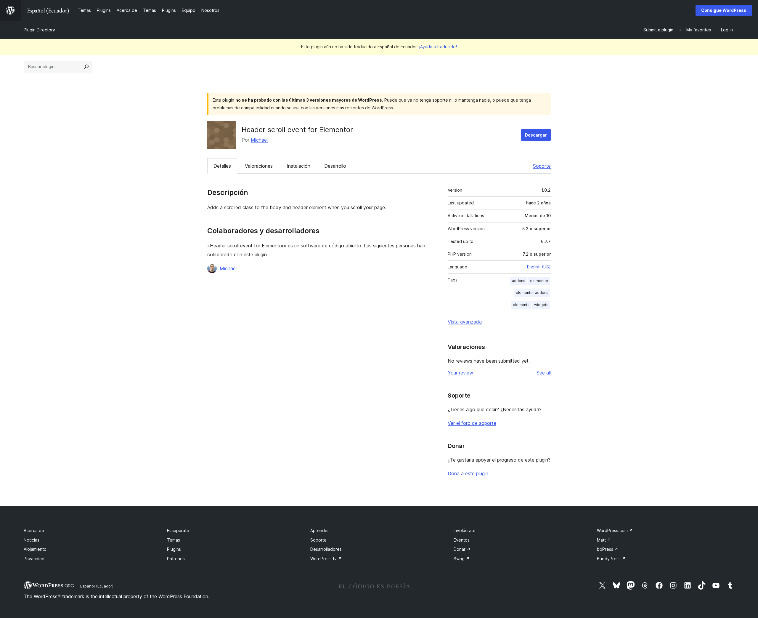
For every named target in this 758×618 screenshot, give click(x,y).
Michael (259, 140)
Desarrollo (335, 166)
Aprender (319, 530)
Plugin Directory (39, 29)
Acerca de (34, 530)
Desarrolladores (326, 549)
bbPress (607, 549)
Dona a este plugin (468, 473)
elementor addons (532, 292)
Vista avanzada (465, 322)
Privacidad (34, 558)
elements (521, 304)
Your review (460, 373)
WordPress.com (615, 530)
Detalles (222, 166)
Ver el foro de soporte (472, 423)
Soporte (542, 166)
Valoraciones (259, 166)
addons (518, 280)
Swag (462, 558)
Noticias (31, 539)
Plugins (174, 549)
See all (544, 373)
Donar (462, 549)
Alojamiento (35, 549)
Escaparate (178, 530)
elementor (539, 280)
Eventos (462, 539)
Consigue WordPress (723, 10)
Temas (173, 539)
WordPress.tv (326, 558)
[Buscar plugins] (86, 67)
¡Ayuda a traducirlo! (438, 46)
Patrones (176, 558)
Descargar (536, 134)
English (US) (539, 266)
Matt (604, 539)
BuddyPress (611, 558)
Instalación (298, 166)
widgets (541, 304)
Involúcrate (465, 530)
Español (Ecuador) (96, 586)
